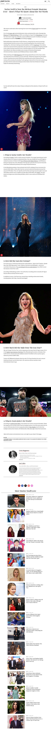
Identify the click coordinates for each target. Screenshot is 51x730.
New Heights (32, 427)
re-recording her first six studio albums (27, 267)
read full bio (21, 459)
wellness (18, 3)
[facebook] (22, 485)
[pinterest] (18, 23)
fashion (2, 3)
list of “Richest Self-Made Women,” (30, 161)
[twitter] (25, 485)
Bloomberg (39, 35)
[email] (32, 485)
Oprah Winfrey (14, 35)
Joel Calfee (30, 21)
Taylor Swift (35, 28)
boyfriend (36, 45)
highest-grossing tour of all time (15, 352)
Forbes (29, 38)
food (13, 3)
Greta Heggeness (24, 450)
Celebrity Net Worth (15, 423)
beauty (8, 3)
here (40, 434)
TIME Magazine (18, 55)
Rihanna (6, 35)
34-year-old (11, 33)
